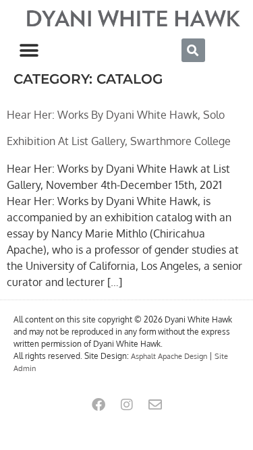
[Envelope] (155, 405)
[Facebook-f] (98, 405)
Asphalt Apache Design (169, 356)
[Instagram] (127, 405)
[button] (28, 50)
